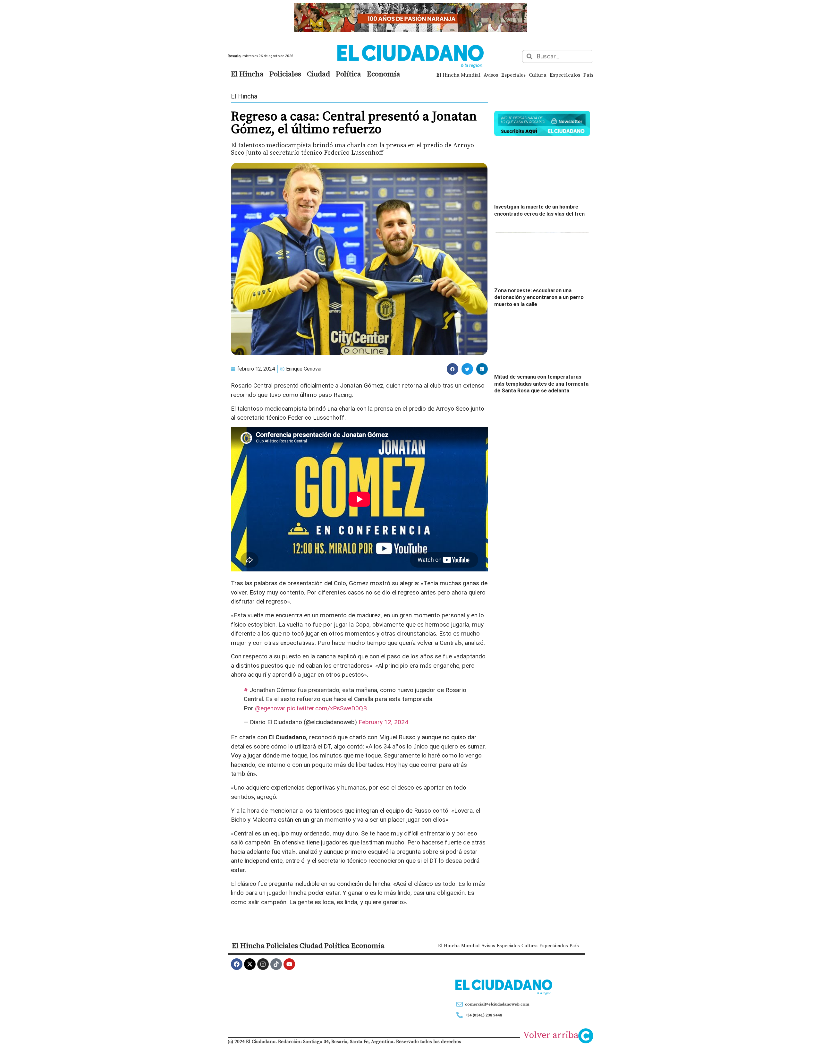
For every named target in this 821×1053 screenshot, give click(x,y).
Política (348, 74)
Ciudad (318, 74)
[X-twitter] (250, 964)
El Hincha (247, 74)
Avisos (491, 74)
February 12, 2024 (383, 722)
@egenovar (270, 708)
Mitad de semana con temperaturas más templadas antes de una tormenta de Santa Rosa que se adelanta (541, 384)
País (588, 74)
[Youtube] (289, 964)
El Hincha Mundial (458, 74)
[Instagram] (263, 964)
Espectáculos (565, 74)
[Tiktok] (276, 964)
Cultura (537, 74)
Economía (383, 74)
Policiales (285, 74)
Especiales (513, 74)
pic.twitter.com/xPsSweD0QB (327, 708)
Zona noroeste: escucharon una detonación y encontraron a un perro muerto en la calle (539, 297)
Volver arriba (551, 1034)
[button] (452, 369)
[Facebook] (236, 964)
